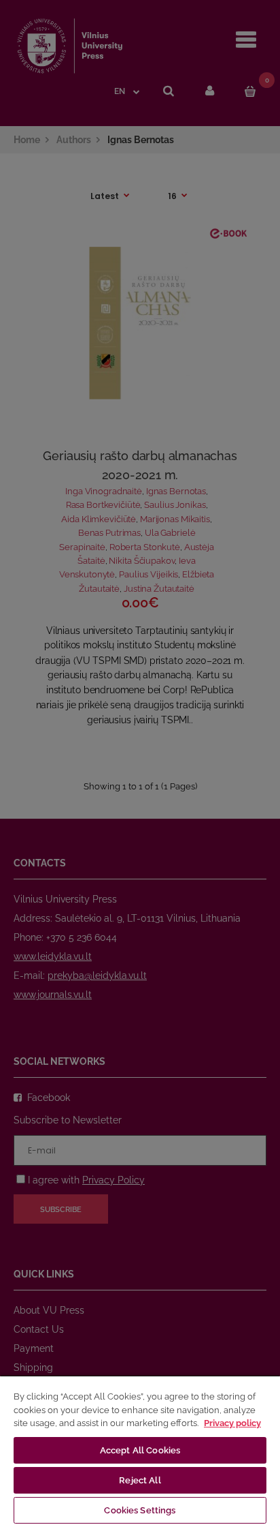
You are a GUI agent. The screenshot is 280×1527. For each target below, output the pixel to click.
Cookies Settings (139, 1510)
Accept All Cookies (140, 1450)
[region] (140, 1451)
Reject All (139, 1480)
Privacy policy (232, 1423)
